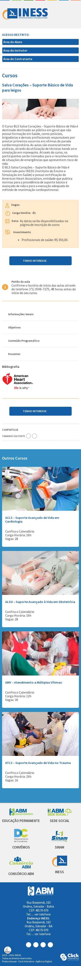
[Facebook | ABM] (29, 944)
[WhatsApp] (35, 428)
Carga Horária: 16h (18, 535)
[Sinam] (60, 841)
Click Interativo (35, 961)
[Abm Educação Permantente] (21, 814)
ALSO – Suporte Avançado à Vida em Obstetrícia (40, 602)
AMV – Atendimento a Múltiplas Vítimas (33, 682)
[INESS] (59, 866)
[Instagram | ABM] (36, 944)
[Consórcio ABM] (21, 867)
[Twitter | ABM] (44, 944)
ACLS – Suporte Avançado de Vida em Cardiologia (32, 519)
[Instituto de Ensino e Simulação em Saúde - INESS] (25, 14)
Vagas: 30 (11, 700)
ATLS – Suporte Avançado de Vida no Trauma (38, 763)
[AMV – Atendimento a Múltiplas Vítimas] (40, 674)
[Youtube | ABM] (51, 944)
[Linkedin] (31, 428)
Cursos (9, 75)
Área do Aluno (13, 42)
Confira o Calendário (19, 531)
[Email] (39, 428)
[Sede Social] (59, 814)
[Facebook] (22, 428)
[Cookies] (7, 950)
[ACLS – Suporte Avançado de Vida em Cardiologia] (40, 510)
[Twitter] (26, 428)
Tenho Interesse (35, 261)
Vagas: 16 (11, 780)
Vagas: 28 (11, 539)
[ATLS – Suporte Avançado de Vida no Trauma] (40, 755)
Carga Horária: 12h (18, 696)
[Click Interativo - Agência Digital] (69, 959)
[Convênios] (21, 841)
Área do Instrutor (15, 50)
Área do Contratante (18, 59)
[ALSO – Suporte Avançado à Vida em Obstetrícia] (40, 594)
